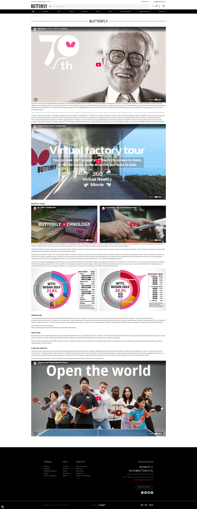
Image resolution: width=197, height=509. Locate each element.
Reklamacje (66, 473)
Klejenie (65, 475)
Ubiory (98, 11)
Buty (110, 11)
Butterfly (46, 466)
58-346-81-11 (146, 1)
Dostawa (65, 466)
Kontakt (46, 473)
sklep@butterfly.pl (159, 1)
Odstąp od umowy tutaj (83, 475)
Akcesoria (162, 11)
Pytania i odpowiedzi (50, 475)
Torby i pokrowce (125, 11)
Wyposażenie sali (145, 11)
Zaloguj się (79, 473)
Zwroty (65, 471)
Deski (59, 11)
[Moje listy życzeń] (153, 6)
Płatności (65, 468)
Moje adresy (80, 471)
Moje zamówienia (81, 466)
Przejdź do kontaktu (144, 487)
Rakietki (85, 11)
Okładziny (46, 11)
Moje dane (79, 468)
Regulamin (47, 468)
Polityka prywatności (50, 471)
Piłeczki (71, 11)
